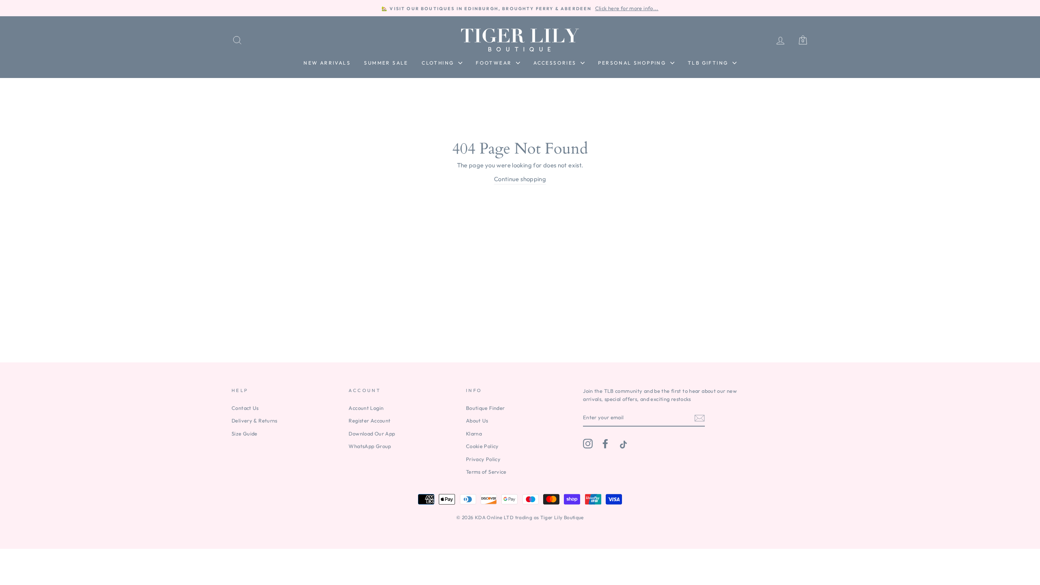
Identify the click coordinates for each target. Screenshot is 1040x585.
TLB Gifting (709, 63)
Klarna (474, 433)
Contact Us (245, 408)
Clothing (439, 63)
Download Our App (372, 433)
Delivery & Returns (254, 420)
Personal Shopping (633, 63)
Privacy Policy (483, 459)
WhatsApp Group (370, 446)
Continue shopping (520, 179)
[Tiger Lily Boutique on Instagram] (588, 443)
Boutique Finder (485, 408)
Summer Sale (386, 63)
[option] (520, 8)
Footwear (495, 63)
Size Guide (245, 433)
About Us (477, 420)
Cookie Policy (482, 446)
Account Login (366, 408)
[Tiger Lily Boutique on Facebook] (605, 443)
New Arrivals (327, 63)
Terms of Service (486, 471)
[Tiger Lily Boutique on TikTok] (622, 443)
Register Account (369, 420)
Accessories (555, 63)
